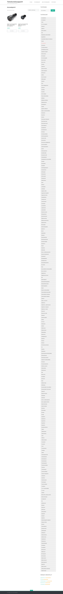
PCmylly (41, 579)
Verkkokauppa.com (43, 580)
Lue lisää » (12, 30)
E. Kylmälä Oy (42, 584)
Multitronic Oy (42, 582)
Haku (53, 10)
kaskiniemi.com (43, 577)
